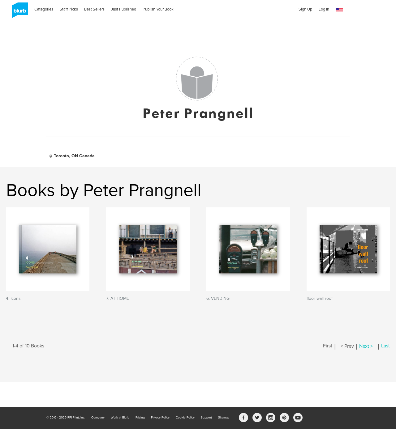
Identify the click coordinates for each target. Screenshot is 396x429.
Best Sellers (94, 9)
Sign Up (305, 9)
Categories (43, 9)
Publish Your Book (158, 9)
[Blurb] (18, 12)
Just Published (123, 9)
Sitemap (223, 417)
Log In (324, 9)
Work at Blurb (120, 417)
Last (385, 346)
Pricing (140, 417)
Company (98, 417)
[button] (339, 10)
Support (206, 417)
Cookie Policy (185, 417)
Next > (366, 346)
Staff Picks (69, 9)
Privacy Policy (160, 417)
